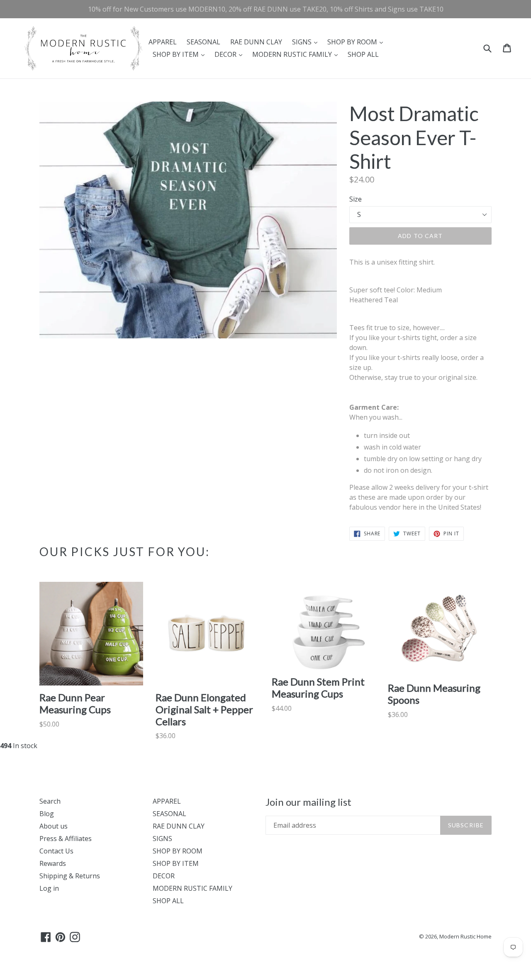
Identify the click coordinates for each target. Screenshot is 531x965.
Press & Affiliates (65, 838)
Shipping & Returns (69, 875)
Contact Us (56, 851)
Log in (49, 888)
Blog (46, 813)
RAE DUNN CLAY (256, 41)
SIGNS (307, 41)
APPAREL (163, 41)
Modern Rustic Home (465, 936)
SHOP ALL (363, 54)
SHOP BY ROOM (357, 41)
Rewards (52, 863)
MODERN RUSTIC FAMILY (297, 54)
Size (355, 199)
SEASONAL (203, 41)
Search (50, 801)
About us (53, 826)
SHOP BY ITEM (181, 54)
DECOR (230, 54)
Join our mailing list (308, 802)
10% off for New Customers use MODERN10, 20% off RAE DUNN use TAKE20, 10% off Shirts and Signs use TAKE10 (265, 9)
